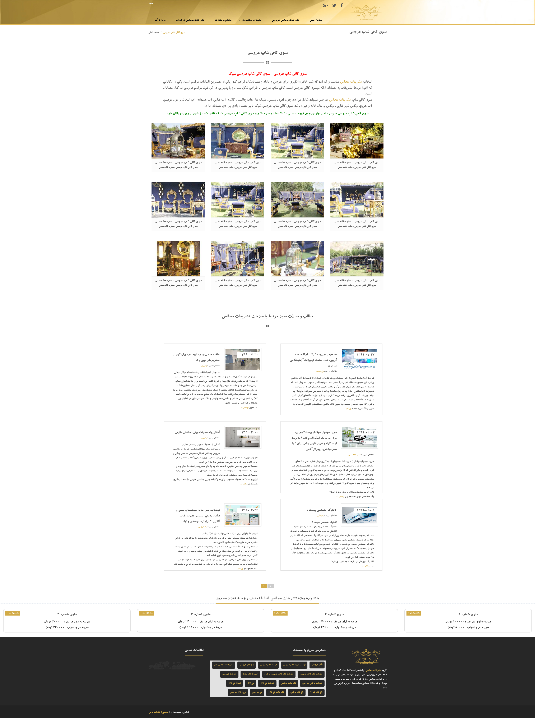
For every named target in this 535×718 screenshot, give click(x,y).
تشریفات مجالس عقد (223, 665)
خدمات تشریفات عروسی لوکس (278, 674)
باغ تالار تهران (316, 692)
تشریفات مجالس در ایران (190, 20)
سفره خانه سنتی (354, 455)
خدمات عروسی (229, 674)
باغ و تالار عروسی (238, 692)
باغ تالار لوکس (296, 692)
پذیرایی (204, 366)
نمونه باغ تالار (234, 683)
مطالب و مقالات (223, 20)
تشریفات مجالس (351, 82)
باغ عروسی (319, 371)
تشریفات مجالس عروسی (285, 20)
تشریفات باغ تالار (276, 692)
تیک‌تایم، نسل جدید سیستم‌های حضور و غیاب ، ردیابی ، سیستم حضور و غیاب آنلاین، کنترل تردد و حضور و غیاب (198, 516)
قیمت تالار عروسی (268, 665)
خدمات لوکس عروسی (312, 683)
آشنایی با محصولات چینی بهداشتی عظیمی (197, 432)
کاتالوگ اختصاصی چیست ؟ (322, 510)
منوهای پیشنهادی (251, 20)
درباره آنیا (160, 20)
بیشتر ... (347, 409)
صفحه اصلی (316, 20)
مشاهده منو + (414, 613)
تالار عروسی (317, 664)
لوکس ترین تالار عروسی (294, 665)
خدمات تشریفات (250, 674)
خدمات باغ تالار (267, 683)
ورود (150, 3)
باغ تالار (250, 683)
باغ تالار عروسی (246, 665)
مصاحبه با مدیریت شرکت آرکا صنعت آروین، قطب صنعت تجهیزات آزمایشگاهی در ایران (313, 360)
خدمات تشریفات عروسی (311, 674)
